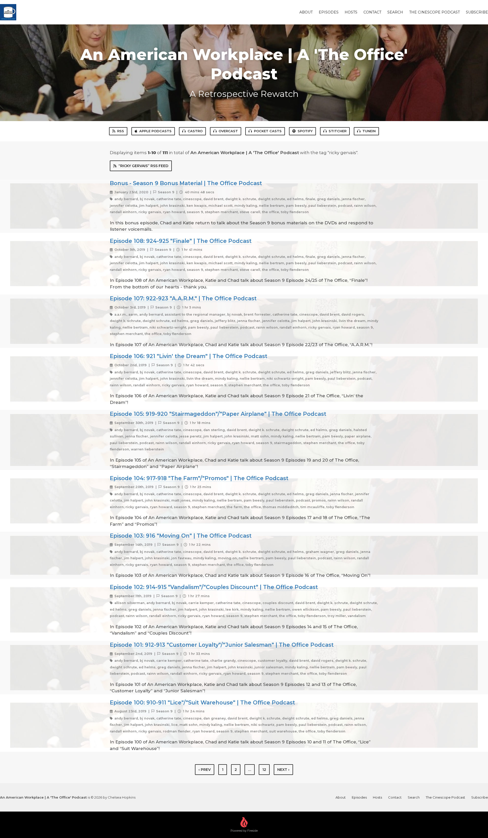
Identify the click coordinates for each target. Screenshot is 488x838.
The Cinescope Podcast (434, 12)
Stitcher (337, 131)
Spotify (305, 131)
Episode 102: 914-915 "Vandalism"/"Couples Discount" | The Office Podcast (214, 587)
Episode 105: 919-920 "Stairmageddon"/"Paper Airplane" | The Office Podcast (218, 413)
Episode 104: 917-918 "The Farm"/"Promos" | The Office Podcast (199, 478)
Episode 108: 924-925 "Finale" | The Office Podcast (181, 241)
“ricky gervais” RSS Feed (143, 166)
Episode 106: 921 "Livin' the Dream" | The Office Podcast (188, 356)
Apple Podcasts (155, 131)
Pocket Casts (268, 131)
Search (395, 12)
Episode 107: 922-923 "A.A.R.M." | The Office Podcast (183, 298)
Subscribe (477, 12)
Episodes (329, 12)
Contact (372, 12)
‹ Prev (205, 769)
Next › (283, 769)
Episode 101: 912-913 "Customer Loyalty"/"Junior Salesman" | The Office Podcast (222, 644)
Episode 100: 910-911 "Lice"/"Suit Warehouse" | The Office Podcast (202, 702)
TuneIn (369, 131)
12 (264, 769)
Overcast (228, 131)
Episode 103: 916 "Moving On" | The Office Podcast (181, 535)
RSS (120, 131)
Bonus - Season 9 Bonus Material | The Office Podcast (186, 183)
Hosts (351, 12)
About (306, 12)
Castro (195, 131)
